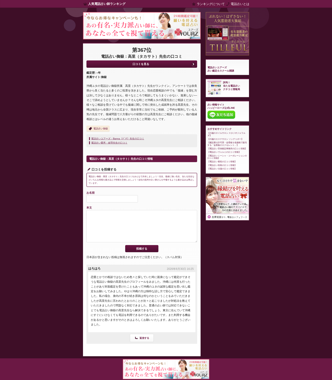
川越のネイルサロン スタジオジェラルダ (226, 134)
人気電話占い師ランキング (107, 4)
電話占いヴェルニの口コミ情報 (224, 152)
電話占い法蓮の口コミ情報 (222, 168)
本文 (89, 207)
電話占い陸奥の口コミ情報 (222, 165)
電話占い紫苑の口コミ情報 (222, 161)
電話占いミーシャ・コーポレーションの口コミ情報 (227, 156)
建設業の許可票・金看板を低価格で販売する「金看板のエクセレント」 (227, 143)
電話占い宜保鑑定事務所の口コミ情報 (227, 148)
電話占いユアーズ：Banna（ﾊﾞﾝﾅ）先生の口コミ (117, 138)
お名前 (90, 192)
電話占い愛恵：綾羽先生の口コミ (109, 142)
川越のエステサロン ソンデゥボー (225, 139)
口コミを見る (141, 64)
